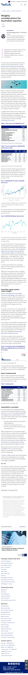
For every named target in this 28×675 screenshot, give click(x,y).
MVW (16, 278)
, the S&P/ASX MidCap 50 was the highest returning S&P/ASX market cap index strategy (13, 251)
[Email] (19, 663)
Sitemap (9, 667)
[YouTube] (16, 663)
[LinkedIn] (11, 663)
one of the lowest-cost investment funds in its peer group (13, 442)
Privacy (14, 667)
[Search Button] (21, 5)
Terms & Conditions (8, 668)
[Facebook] (9, 663)
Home (4, 667)
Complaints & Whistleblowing (11, 669)
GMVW (12, 460)
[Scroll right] (25, 555)
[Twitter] (14, 663)
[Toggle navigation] (25, 4)
